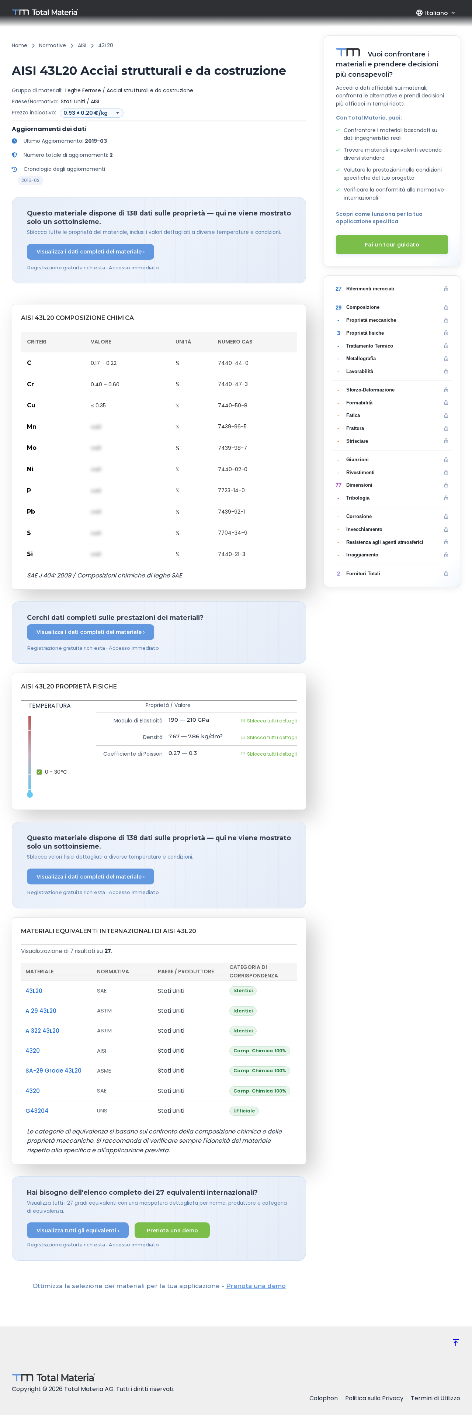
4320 (32, 1051)
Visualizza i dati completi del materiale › (91, 251)
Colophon (323, 1398)
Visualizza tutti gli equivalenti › (78, 1230)
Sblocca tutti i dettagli (272, 721)
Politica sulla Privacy (374, 1398)
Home (19, 45)
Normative (52, 45)
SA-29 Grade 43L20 (53, 1070)
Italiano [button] (432, 12)
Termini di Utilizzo (435, 1398)
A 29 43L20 (40, 1011)
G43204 (37, 1111)
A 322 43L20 (42, 1031)
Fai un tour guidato (392, 244)
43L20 (33, 991)
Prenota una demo (172, 1230)
